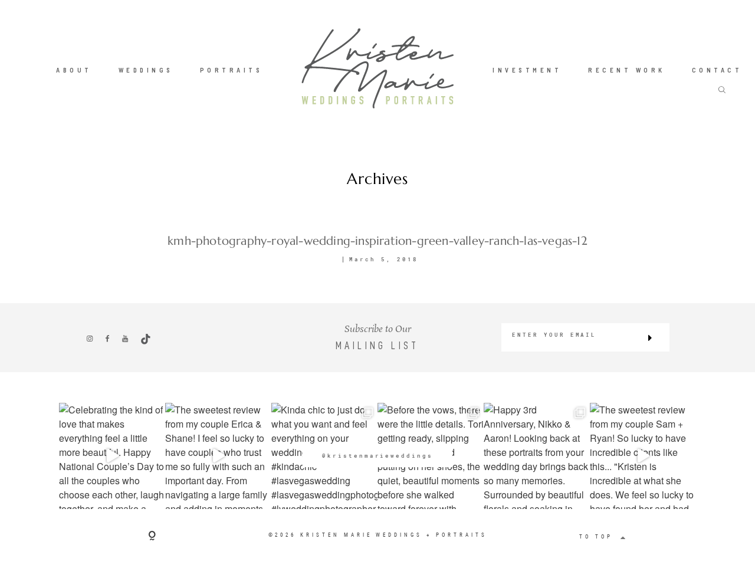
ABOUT (74, 70)
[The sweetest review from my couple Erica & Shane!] (218, 456)
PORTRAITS (231, 70)
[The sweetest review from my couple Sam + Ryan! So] (643, 456)
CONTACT (717, 70)
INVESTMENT (527, 70)
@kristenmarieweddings (377, 455)
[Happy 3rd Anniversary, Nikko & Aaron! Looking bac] (537, 456)
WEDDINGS (146, 70)
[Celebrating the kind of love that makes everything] (112, 456)
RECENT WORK (626, 70)
